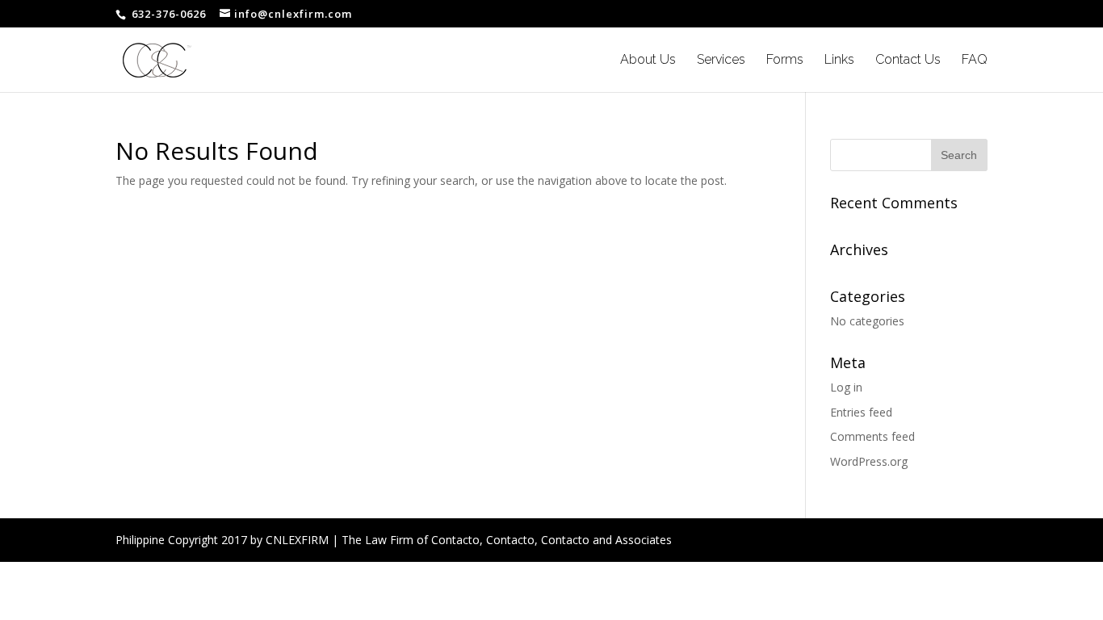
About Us (648, 60)
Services (721, 60)
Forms (784, 60)
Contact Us (908, 60)
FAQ (975, 60)
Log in (846, 387)
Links (839, 60)
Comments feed (872, 436)
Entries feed (861, 412)
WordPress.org (869, 461)
